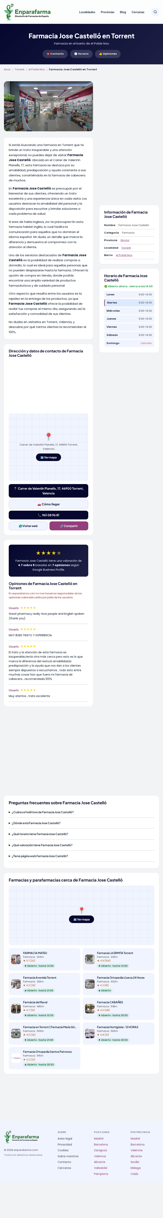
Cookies (63, 1150)
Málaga (136, 1168)
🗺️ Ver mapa (48, 457)
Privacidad (65, 1144)
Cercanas (138, 12)
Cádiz (134, 1174)
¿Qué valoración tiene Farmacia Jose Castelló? (42, 845)
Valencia (100, 1156)
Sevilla (135, 1162)
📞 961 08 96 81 (48, 515)
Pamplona (101, 1174)
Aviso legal (65, 1139)
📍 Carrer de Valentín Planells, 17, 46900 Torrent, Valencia (49, 490)
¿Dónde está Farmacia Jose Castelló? (36, 823)
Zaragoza (100, 1150)
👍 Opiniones (108, 54)
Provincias (107, 12)
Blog (123, 12)
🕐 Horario (81, 54)
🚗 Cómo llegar (48, 504)
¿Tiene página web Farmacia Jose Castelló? (40, 856)
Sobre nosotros (68, 1156)
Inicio (7, 69)
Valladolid (100, 1168)
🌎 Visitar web (28, 526)
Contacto (64, 1162)
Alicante (99, 1162)
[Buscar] (155, 12)
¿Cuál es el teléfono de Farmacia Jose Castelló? (43, 812)
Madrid (98, 1139)
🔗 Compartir (69, 526)
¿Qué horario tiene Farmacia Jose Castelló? (40, 834)
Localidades (87, 12)
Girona (124, 240)
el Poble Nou (36, 69)
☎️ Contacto (55, 54)
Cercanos (64, 1168)
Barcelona (101, 1144)
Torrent (19, 69)
